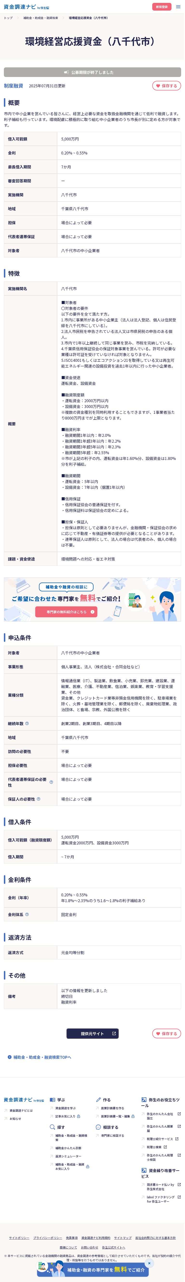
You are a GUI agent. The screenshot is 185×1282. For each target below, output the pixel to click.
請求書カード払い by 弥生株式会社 (160, 1186)
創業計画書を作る (112, 1108)
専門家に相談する (112, 1135)
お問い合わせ (89, 1247)
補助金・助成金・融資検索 (40, 18)
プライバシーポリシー (47, 1238)
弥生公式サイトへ (113, 1247)
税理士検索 (154, 1147)
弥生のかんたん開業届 (160, 1128)
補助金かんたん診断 (68, 1148)
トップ (8, 18)
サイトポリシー (19, 1238)
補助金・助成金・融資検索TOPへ (42, 1057)
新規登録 (162, 7)
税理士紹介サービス (160, 1139)
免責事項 (72, 1238)
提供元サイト (92, 1033)
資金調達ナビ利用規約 (95, 1238)
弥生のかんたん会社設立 (160, 1116)
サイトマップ (123, 1238)
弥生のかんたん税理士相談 (160, 1157)
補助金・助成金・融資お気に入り (69, 1166)
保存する (169, 86)
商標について (68, 1247)
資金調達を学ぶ (65, 1108)
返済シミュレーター (68, 1156)
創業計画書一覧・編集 (115, 1116)
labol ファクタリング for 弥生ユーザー (161, 1199)
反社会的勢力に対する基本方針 (155, 1238)
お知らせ (15, 1118)
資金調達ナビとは (21, 1110)
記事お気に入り (65, 1116)
